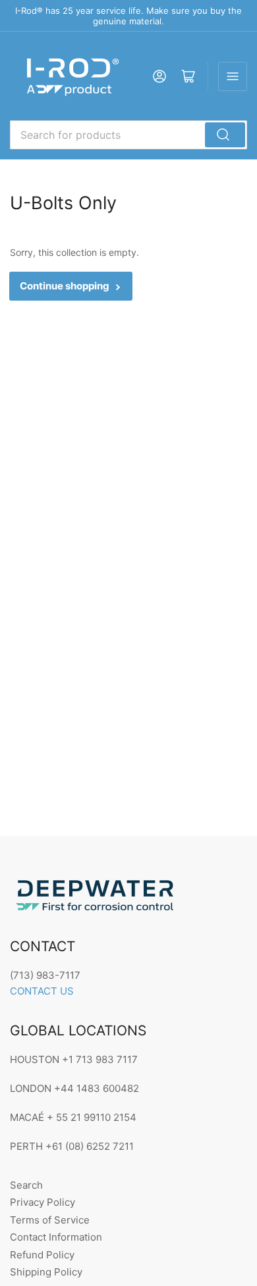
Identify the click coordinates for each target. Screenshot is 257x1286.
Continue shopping (64, 286)
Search (26, 1185)
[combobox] (128, 134)
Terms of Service (50, 1220)
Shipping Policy (46, 1272)
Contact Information (56, 1237)
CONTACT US (42, 991)
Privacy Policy (42, 1202)
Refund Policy (42, 1255)
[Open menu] (232, 76)
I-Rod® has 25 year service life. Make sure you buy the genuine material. (128, 15)
